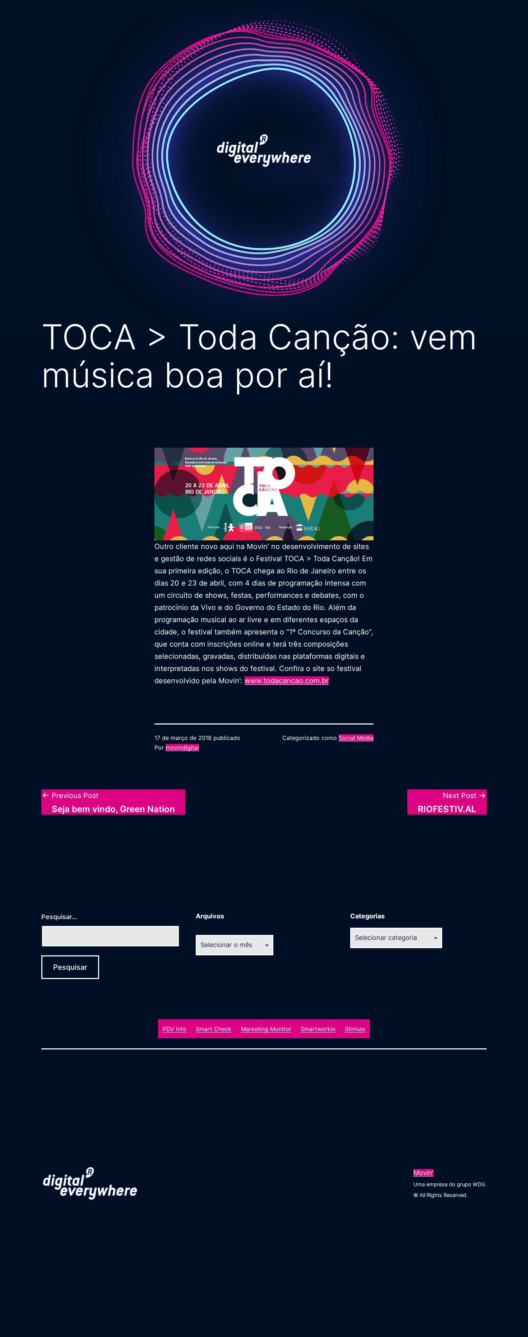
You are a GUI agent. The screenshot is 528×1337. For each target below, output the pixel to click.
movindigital (182, 747)
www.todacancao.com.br (287, 680)
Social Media (356, 737)
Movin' (423, 1173)
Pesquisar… (59, 917)
